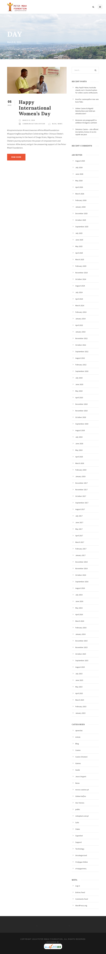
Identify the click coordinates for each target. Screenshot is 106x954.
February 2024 (80, 312)
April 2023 (79, 325)
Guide (77, 770)
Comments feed (81, 899)
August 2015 (80, 667)
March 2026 (79, 194)
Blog (54, 124)
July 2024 (78, 292)
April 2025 (79, 253)
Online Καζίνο (80, 796)
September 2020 (81, 371)
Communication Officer (33, 124)
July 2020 (78, 378)
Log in (77, 886)
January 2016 (80, 634)
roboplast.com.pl (82, 816)
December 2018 (81, 404)
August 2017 (80, 509)
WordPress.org (81, 905)
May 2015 (78, 687)
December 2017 (81, 483)
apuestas (79, 730)
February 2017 (80, 549)
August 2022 (80, 358)
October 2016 (80, 575)
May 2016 (78, 608)
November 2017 (81, 489)
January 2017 (80, 555)
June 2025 (79, 240)
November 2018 (81, 411)
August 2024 (80, 286)
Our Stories (79, 803)
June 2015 (79, 680)
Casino (78, 750)
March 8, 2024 (28, 120)
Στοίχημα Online (81, 862)
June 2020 (79, 384)
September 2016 (81, 581)
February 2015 (80, 706)
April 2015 (79, 693)
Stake (77, 829)
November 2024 (81, 272)
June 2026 (79, 174)
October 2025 (80, 220)
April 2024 (79, 299)
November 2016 (81, 568)
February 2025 (80, 266)
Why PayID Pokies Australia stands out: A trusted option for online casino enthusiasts (86, 90)
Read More (16, 157)
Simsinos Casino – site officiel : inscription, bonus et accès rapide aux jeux (87, 132)
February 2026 (80, 200)
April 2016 (79, 614)
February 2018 (80, 470)
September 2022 (81, 351)
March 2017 (79, 542)
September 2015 (81, 660)
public (77, 809)
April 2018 (79, 457)
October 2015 (80, 654)
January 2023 (80, 332)
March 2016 (79, 621)
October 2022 (80, 345)
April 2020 (79, 397)
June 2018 (79, 443)
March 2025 (79, 259)
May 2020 (78, 391)
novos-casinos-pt (82, 789)
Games (78, 763)
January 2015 (80, 713)
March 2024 (79, 305)
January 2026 (80, 207)
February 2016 (80, 627)
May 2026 (78, 180)
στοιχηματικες (80, 868)
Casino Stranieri (81, 757)
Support (78, 842)
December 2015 (81, 641)
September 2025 (81, 226)
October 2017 (80, 496)
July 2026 (78, 167)
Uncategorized (81, 855)
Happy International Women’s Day (35, 108)
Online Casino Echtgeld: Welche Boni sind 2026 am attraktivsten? (85, 111)
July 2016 (78, 595)
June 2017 (79, 522)
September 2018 (81, 424)
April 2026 (79, 187)
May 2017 (78, 529)
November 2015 (81, 647)
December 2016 (81, 562)
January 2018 (80, 476)
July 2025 (78, 233)
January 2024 (80, 318)
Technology (79, 849)
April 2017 (79, 535)
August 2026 (80, 161)
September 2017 (81, 503)
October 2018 (80, 417)
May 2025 (78, 246)
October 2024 (80, 279)
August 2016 (80, 588)
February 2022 (80, 365)
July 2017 (78, 516)
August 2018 (80, 430)
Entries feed (80, 892)
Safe (77, 822)
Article (77, 737)
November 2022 (81, 338)
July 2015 (78, 673)
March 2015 (79, 700)
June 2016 (79, 601)
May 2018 (78, 450)
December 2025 (81, 213)
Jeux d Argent (80, 776)
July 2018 (78, 437)
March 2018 (79, 463)
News (60, 124)
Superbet (79, 836)
